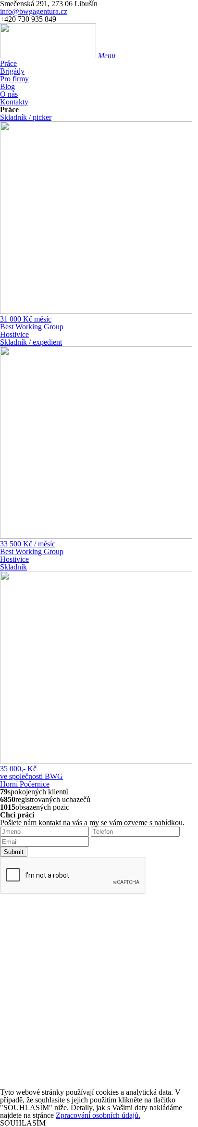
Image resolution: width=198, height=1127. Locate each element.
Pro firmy (14, 79)
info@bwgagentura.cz (33, 11)
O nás (9, 94)
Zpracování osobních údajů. (98, 1115)
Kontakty (14, 102)
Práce (8, 63)
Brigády (12, 71)
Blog (7, 86)
